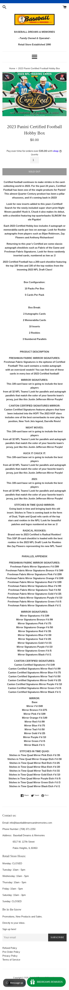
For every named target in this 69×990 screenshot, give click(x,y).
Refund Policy (9, 948)
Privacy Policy (9, 955)
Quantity (34, 154)
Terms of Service (11, 959)
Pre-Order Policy (11, 951)
